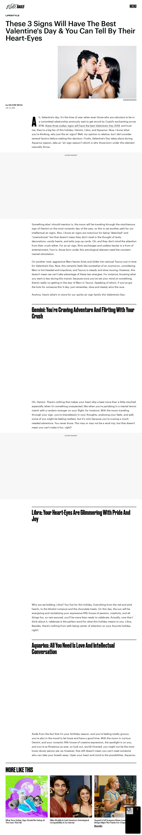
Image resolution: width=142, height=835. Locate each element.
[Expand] (128, 809)
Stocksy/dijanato (129, 99)
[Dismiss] (137, 809)
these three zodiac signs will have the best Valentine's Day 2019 (82, 125)
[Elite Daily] (15, 6)
